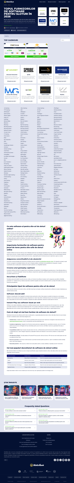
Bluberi (39, 124)
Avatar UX (6, 117)
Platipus (22, 180)
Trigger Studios (24, 210)
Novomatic (23, 174)
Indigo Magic (24, 156)
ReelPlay (6, 193)
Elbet (5, 137)
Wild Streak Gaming (25, 212)
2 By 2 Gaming (24, 108)
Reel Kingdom (24, 191)
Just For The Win (41, 161)
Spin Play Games (24, 204)
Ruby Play (23, 195)
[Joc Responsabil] (39, 471)
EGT (22, 136)
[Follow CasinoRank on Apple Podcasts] (69, 460)
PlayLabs (56, 180)
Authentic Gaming (58, 115)
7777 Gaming (7, 110)
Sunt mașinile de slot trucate (28, 438)
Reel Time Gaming (41, 191)
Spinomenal (56, 204)
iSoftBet (39, 158)
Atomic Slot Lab (24, 115)
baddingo (6, 119)
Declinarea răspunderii (33, 481)
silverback (6, 199)
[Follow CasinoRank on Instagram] (58, 460)
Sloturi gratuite (62, 1)
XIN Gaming (56, 213)
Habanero (39, 150)
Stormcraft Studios (41, 206)
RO (5, 460)
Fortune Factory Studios (42, 141)
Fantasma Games (58, 139)
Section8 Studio (7, 197)
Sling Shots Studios (25, 200)
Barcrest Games (24, 121)
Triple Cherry (40, 210)
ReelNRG (56, 191)
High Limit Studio (58, 152)
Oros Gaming (24, 176)
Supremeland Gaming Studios (60, 206)
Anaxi (55, 111)
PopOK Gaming (24, 184)
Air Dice (39, 110)
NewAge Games (24, 173)
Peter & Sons (57, 178)
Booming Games (8, 128)
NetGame (39, 171)
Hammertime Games (8, 152)
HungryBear (7, 154)
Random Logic (40, 187)
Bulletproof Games (58, 128)
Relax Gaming (40, 193)
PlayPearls (6, 182)
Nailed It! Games (7, 171)
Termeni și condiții (10, 481)
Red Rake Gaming (58, 189)
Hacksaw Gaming (58, 150)
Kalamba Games (41, 163)
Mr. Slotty (56, 169)
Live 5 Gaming (24, 167)
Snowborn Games (25, 202)
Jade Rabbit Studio (58, 158)
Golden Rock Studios (58, 149)
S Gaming (39, 195)
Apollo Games (7, 113)
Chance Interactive (41, 130)
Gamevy (22, 147)
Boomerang (56, 126)
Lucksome (39, 167)
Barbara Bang (7, 121)
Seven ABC (39, 197)
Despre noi (48, 438)
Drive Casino (7, 136)
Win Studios (40, 212)
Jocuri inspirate (7, 161)
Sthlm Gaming (24, 206)
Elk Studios (23, 137)
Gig (21, 149)
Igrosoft (39, 154)
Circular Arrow (7, 132)
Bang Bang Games (58, 119)
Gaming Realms (40, 147)
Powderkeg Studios (58, 184)
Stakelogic (6, 206)
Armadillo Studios (58, 113)
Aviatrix (22, 117)
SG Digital (56, 197)
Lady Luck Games (8, 165)
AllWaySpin (23, 111)
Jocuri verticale (24, 161)
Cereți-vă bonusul (15, 56)
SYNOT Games (24, 208)
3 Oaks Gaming (40, 108)
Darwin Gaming (24, 134)
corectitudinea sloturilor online (46, 261)
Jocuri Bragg (23, 160)
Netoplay (6, 173)
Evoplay (22, 139)
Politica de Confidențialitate (49, 440)
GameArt (56, 143)
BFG (55, 123)
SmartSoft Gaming (8, 202)
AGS (22, 110)
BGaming (6, 124)
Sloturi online (42, 1)
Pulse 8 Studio (40, 186)
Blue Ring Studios (8, 126)
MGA (38, 169)
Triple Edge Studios (58, 210)
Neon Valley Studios (25, 171)
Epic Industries (7, 139)
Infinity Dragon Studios (42, 156)
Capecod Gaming (24, 130)
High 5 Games (24, 152)
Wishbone (56, 212)
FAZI (5, 141)
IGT (55, 154)
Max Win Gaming (24, 169)
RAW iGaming (7, 189)
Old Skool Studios (58, 174)
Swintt (5, 208)
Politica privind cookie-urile (21, 481)
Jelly (5, 160)
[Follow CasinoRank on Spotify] (66, 460)
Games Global (24, 145)
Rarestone (56, 187)
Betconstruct (57, 121)
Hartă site (64, 481)
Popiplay (6, 184)
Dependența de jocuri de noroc (45, 481)
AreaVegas (39, 113)
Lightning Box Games (9, 167)
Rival (55, 193)
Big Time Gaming (24, 124)
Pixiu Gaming (7, 180)
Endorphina (56, 137)
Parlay (5, 178)
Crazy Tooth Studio (58, 132)
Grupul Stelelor (24, 150)
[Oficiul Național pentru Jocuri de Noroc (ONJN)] (19, 471)
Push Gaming (57, 186)
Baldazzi (22, 119)
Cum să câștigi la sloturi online (28, 444)
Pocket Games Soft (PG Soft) (60, 182)
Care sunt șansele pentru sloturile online (28, 442)
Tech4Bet (39, 208)
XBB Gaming (40, 213)
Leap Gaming (40, 165)
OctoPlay (39, 174)
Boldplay (39, 126)
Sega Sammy (23, 197)
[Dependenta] (48, 471)
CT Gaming (6, 134)
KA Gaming (6, 163)
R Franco (23, 187)
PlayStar (39, 182)
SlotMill (55, 200)
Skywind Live (7, 200)
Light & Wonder (57, 165)
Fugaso (22, 143)
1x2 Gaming (6, 108)
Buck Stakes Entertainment (43, 128)
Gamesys (6, 147)
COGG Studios (24, 132)
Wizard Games (7, 213)
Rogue (5, 195)
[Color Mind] (31, 471)
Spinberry (39, 204)
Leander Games (24, 165)
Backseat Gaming (58, 117)
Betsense (6, 123)
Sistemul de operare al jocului (43, 199)
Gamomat (56, 147)
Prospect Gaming (25, 186)
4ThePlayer (56, 108)
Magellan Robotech (58, 167)
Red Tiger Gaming (8, 191)
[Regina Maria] (25, 471)
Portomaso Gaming (41, 184)
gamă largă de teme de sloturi (16, 321)
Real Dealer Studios (25, 189)
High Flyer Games (41, 152)
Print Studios (7, 186)
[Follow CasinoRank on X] (60, 460)
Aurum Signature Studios (43, 115)
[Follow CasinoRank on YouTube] (63, 460)
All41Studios (7, 111)
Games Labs (40, 145)
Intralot (6, 158)
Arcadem (23, 113)
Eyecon (39, 139)
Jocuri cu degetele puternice (60, 160)
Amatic (38, 111)
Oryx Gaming (40, 176)
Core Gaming (40, 132)
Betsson (39, 123)
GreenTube (6, 150)
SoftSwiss (39, 202)
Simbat (22, 199)
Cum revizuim (49, 442)
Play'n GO (39, 180)
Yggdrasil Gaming (8, 215)
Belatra (39, 121)
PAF (55, 176)
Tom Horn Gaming (8, 210)
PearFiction (39, 178)
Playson (22, 182)
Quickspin (6, 187)
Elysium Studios (40, 137)
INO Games (56, 156)
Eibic (38, 136)
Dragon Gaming (57, 134)
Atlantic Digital (7, 115)
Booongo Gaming (25, 128)
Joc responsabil (57, 481)
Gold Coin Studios (41, 149)
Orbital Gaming (7, 176)
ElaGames (56, 136)
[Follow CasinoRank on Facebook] (55, 460)
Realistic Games (40, 189)
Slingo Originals (40, 200)
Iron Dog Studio (24, 158)
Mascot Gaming (7, 169)
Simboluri (28, 440)
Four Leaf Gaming (58, 141)
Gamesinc (56, 145)
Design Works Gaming (42, 134)
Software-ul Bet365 (58, 202)
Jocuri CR (39, 160)
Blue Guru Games (58, 124)
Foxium (5, 143)
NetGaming (56, 171)
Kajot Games (23, 163)
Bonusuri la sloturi (52, 1)
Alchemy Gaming (58, 110)
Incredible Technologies (9, 156)
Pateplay (23, 178)
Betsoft (22, 123)
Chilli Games (57, 130)
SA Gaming (56, 195)
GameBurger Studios (8, 145)
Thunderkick (57, 208)
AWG (38, 117)
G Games (39, 143)
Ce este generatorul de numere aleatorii (28, 446)
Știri (69, 1)
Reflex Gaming (24, 193)
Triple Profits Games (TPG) (10, 212)
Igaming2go (23, 154)
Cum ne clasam (48, 444)
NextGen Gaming (41, 173)
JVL (54, 161)
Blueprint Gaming (25, 126)
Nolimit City (56, 173)
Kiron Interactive (57, 163)
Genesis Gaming (7, 149)
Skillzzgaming (57, 199)
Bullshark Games (8, 130)
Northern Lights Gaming (9, 174)
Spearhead (6, 204)
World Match (24, 213)
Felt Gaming (23, 141)
